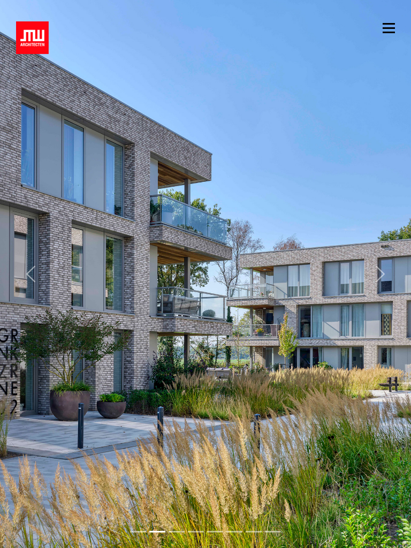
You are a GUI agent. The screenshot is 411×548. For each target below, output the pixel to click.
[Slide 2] (177, 532)
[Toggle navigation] (389, 27)
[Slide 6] (254, 532)
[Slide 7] (273, 532)
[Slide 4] (215, 532)
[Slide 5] (234, 532)
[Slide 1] (157, 532)
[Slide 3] (196, 532)
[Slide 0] (138, 532)
